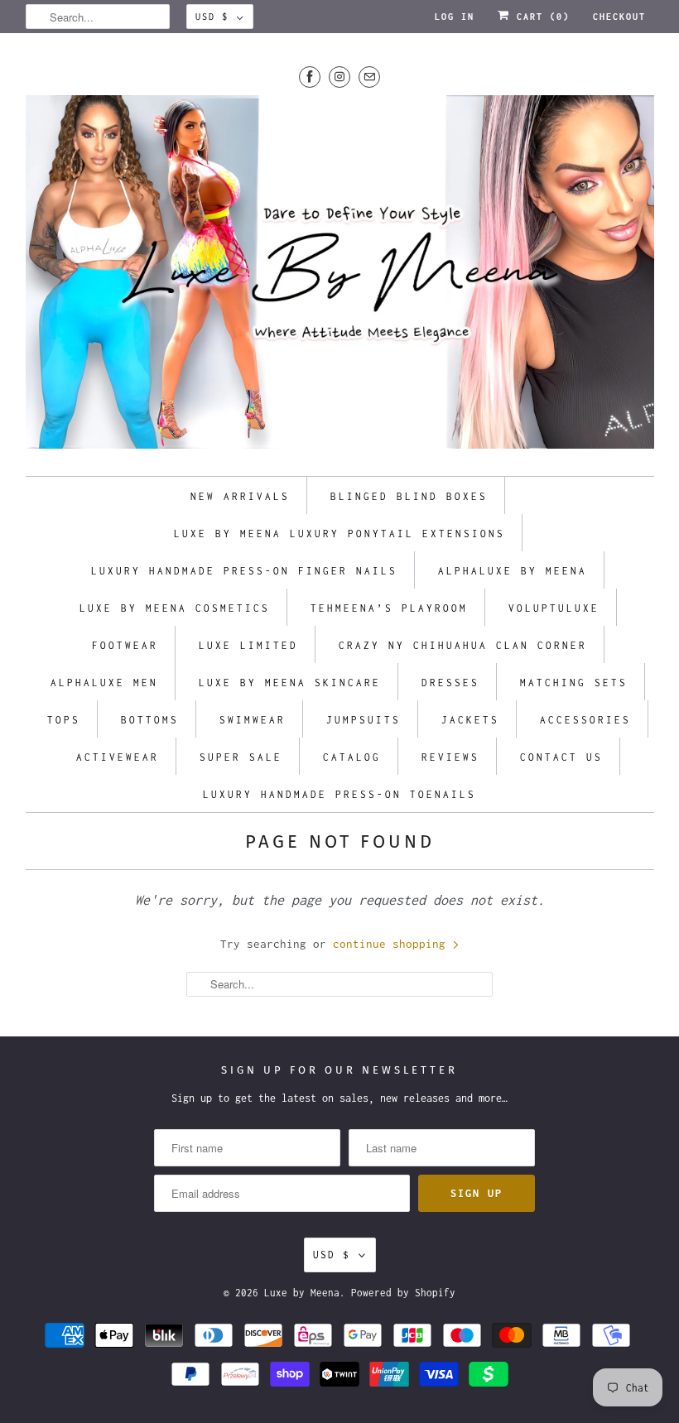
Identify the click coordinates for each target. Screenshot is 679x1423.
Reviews (450, 757)
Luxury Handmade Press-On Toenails (339, 794)
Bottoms (150, 719)
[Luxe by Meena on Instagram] (339, 76)
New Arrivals (240, 496)
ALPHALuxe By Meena (512, 570)
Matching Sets (574, 682)
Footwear (125, 645)
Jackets (470, 719)
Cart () (540, 17)
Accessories (585, 719)
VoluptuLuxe (554, 608)
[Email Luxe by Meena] (369, 76)
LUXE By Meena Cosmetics (174, 608)
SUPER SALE (241, 757)
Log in (454, 17)
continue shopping (392, 943)
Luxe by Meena (302, 1292)
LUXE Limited (248, 645)
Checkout (619, 17)
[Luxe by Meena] (340, 277)
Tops (63, 719)
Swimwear (252, 719)
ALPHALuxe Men (104, 682)
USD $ (212, 17)
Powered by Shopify (403, 1292)
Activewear (117, 757)
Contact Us (561, 757)
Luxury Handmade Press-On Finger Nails (244, 570)
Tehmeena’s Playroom (389, 608)
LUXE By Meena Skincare (290, 682)
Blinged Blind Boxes (409, 496)
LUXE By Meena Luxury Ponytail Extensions (339, 533)
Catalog (352, 757)
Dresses (450, 682)
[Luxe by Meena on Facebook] (309, 76)
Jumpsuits (363, 719)
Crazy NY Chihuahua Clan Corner (463, 645)
